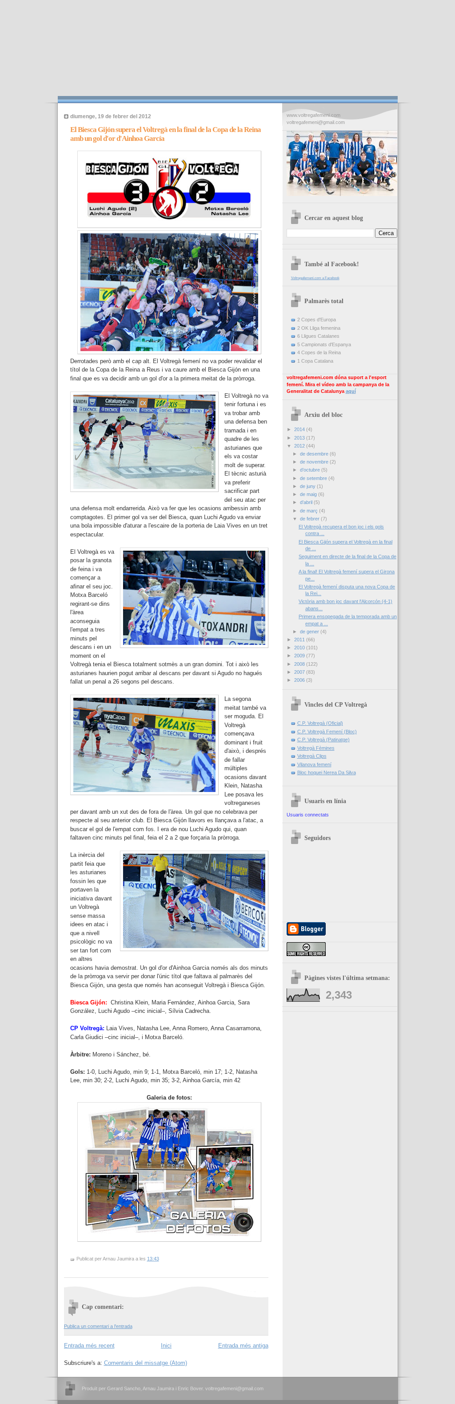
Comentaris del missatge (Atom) (145, 1363)
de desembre (315, 453)
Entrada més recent (89, 1345)
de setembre (314, 478)
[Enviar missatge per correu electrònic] (161, 1258)
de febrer (310, 518)
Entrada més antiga (243, 1345)
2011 (300, 639)
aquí (351, 391)
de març (309, 510)
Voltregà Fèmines (316, 748)
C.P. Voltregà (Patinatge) (323, 739)
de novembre (315, 461)
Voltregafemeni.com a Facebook (315, 278)
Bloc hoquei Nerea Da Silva (326, 772)
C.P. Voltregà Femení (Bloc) (327, 731)
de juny (308, 486)
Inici (166, 1345)
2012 (300, 445)
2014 (300, 429)
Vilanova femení (314, 764)
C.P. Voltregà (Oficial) (320, 723)
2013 (300, 437)
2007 (300, 672)
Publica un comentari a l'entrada (98, 1326)
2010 (300, 647)
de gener (310, 631)
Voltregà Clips (312, 756)
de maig (309, 494)
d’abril (307, 502)
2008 (300, 664)
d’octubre (310, 469)
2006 (300, 680)
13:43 (153, 1258)
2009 (300, 655)
